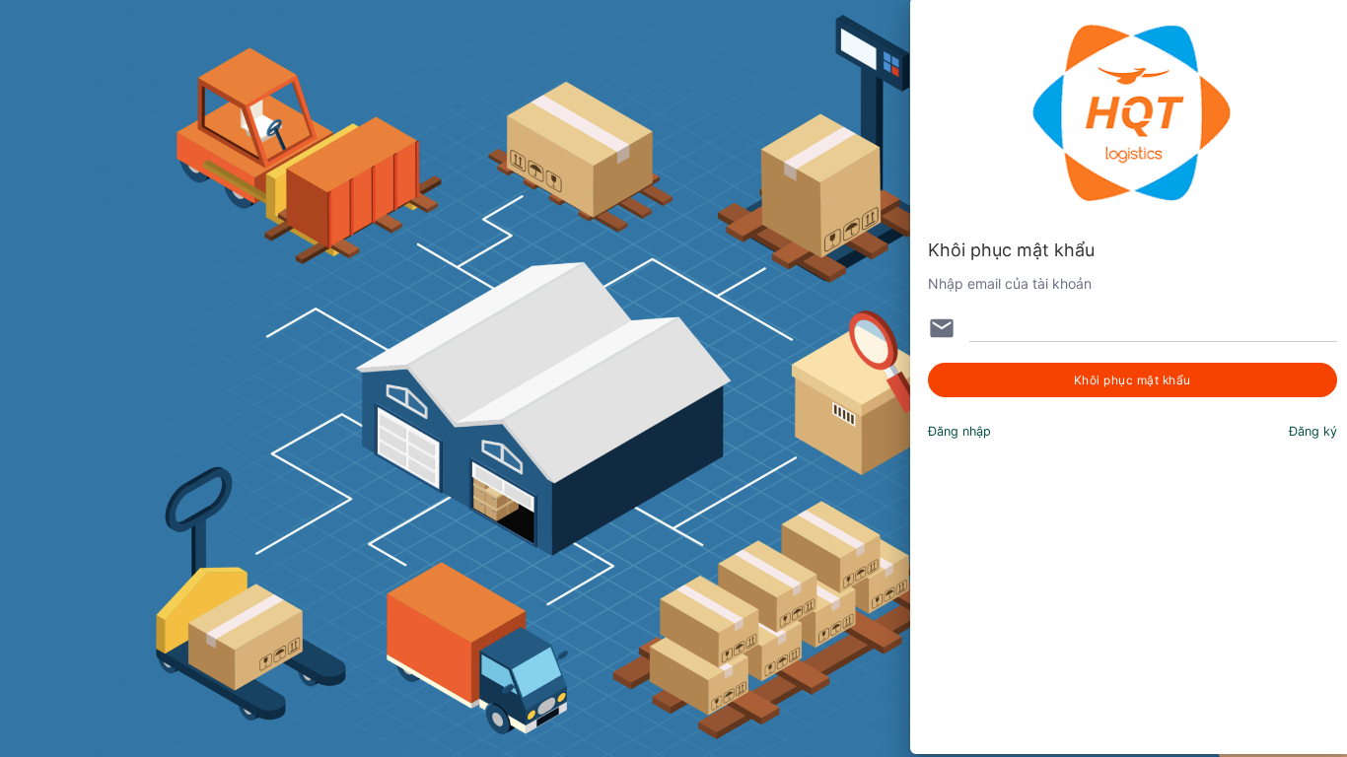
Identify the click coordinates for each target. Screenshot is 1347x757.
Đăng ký (1313, 431)
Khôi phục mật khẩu (1132, 380)
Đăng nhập (959, 431)
